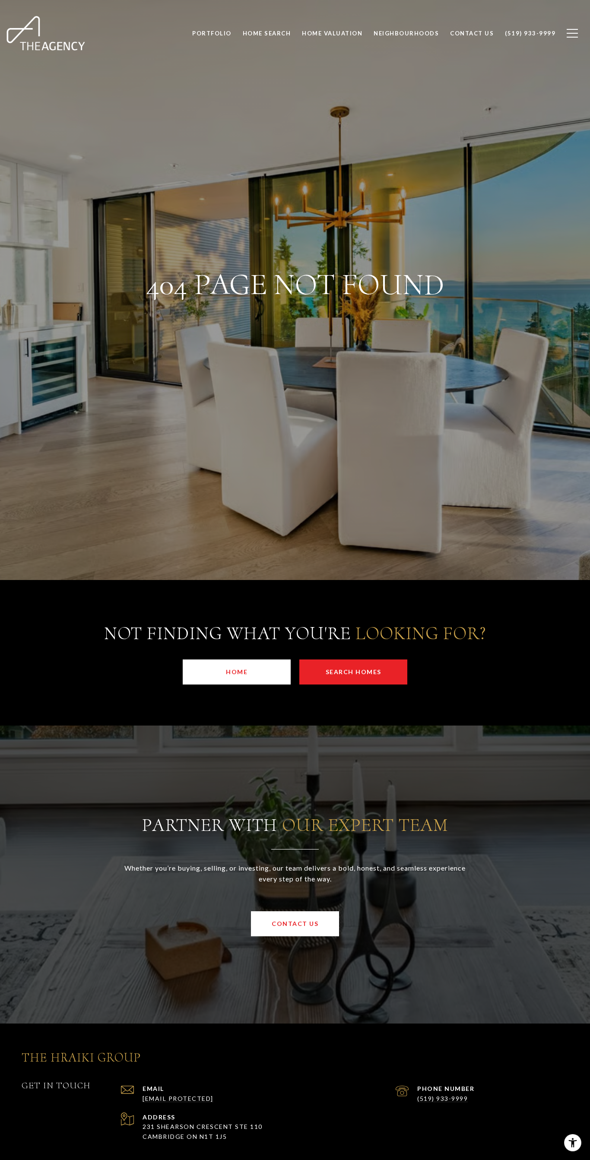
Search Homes (353, 671)
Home (236, 671)
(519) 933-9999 (442, 1098)
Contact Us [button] (295, 923)
